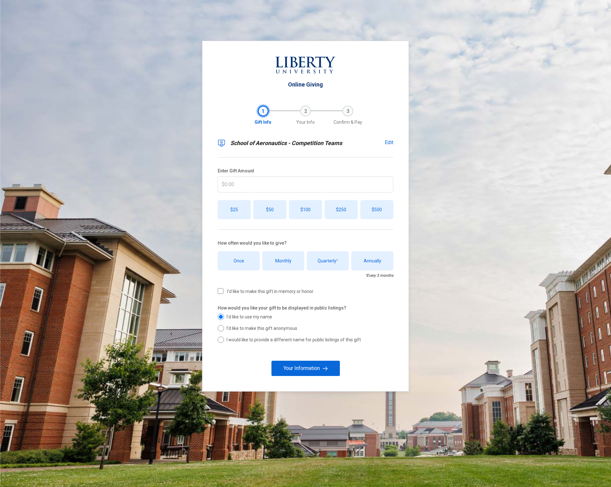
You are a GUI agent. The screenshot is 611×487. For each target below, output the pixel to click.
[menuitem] (263, 111)
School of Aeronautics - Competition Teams (286, 143)
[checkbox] (220, 291)
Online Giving (305, 84)
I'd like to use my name (249, 316)
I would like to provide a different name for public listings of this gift (294, 339)
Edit (389, 142)
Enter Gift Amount (236, 170)
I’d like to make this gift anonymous (262, 328)
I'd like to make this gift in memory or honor (270, 291)
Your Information (302, 368)
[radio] (221, 317)
